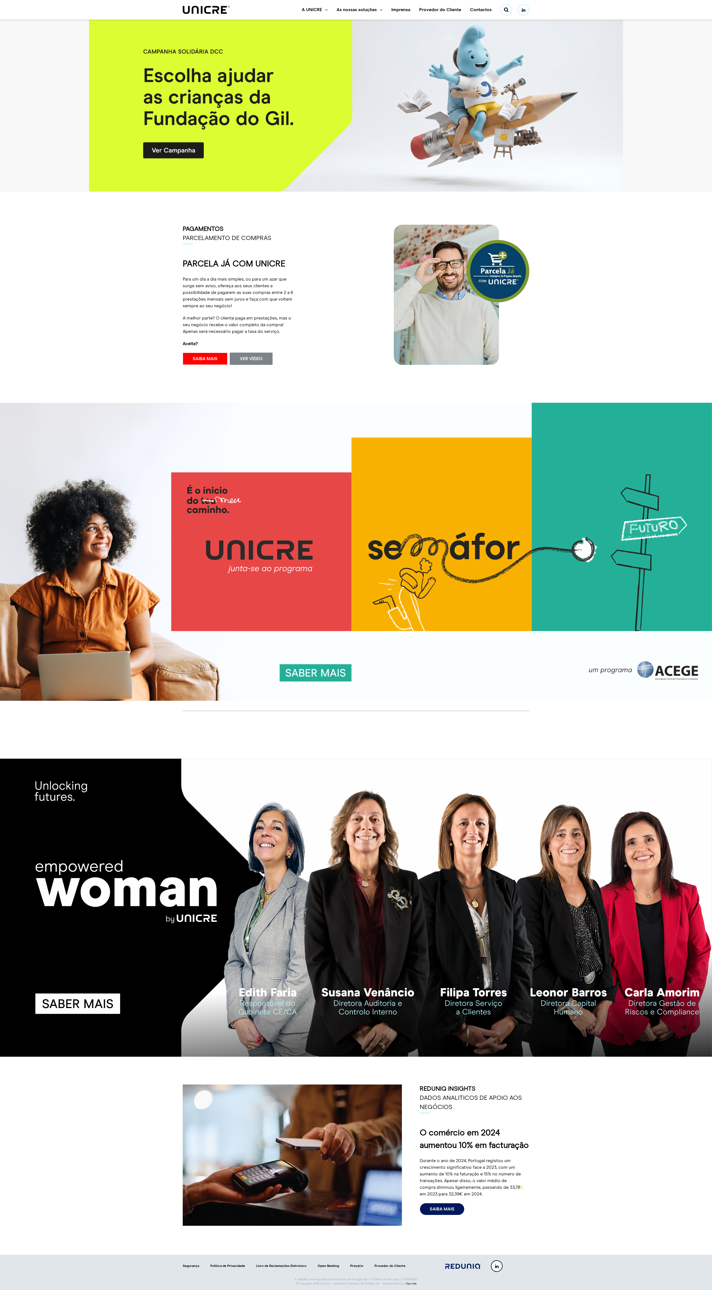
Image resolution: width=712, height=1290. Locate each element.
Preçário (356, 1266)
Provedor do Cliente (440, 10)
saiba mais (205, 358)
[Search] (506, 10)
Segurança (191, 1266)
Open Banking (328, 1266)
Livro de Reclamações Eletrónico (281, 1266)
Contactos (481, 10)
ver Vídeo (251, 358)
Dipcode (411, 1283)
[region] (356, 105)
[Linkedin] (523, 10)
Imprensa (400, 10)
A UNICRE (312, 10)
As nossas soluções (357, 10)
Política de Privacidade (227, 1266)
